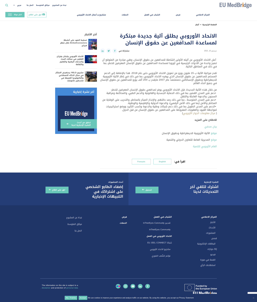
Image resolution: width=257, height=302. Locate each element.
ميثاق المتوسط (43, 5)
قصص (214, 238)
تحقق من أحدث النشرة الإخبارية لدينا (81, 124)
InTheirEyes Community (160, 229)
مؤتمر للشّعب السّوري (161, 256)
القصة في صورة (208, 260)
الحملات (125, 15)
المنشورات (211, 233)
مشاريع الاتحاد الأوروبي (160, 249)
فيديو (213, 254)
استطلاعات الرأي (208, 265)
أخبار (197, 24)
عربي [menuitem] (19, 5)
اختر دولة (18, 14)
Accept (83, 298)
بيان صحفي (210, 126)
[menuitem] (18, 5)
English (162, 161)
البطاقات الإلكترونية (206, 244)
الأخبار (213, 222)
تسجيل (148, 190)
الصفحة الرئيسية (209, 24)
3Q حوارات (212, 249)
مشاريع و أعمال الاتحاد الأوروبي (91, 15)
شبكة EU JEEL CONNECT (159, 243)
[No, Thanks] (253, 297)
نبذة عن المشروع (59, 5)
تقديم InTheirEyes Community (157, 223)
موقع (214, 133)
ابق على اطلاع (35, 15)
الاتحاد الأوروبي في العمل (159, 236)
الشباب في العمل (152, 15)
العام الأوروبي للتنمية (205, 146)
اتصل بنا (30, 5)
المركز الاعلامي (203, 15)
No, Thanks (71, 298)
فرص (178, 15)
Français (141, 161)
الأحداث (212, 228)
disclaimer (46, 288)
